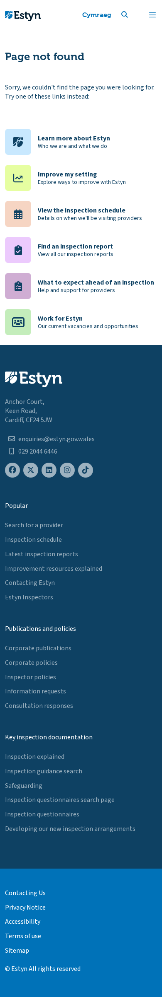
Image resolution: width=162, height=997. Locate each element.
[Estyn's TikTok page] (85, 470)
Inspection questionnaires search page (60, 799)
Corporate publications (38, 648)
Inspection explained (34, 756)
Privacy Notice (25, 907)
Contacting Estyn (30, 582)
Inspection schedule (33, 539)
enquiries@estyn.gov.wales (56, 439)
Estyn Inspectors (29, 597)
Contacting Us (25, 893)
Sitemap (17, 950)
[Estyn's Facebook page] (12, 470)
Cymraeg (96, 15)
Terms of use (23, 936)
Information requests (35, 691)
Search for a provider (34, 525)
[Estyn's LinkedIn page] (49, 470)
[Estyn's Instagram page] (67, 470)
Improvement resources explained (53, 568)
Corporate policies (31, 662)
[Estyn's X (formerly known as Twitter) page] (30, 470)
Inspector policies (30, 677)
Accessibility (22, 921)
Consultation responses (39, 705)
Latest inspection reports (41, 554)
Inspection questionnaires (42, 814)
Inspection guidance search (43, 771)
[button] (134, 15)
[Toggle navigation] (152, 15)
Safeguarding (23, 785)
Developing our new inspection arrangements (70, 828)
